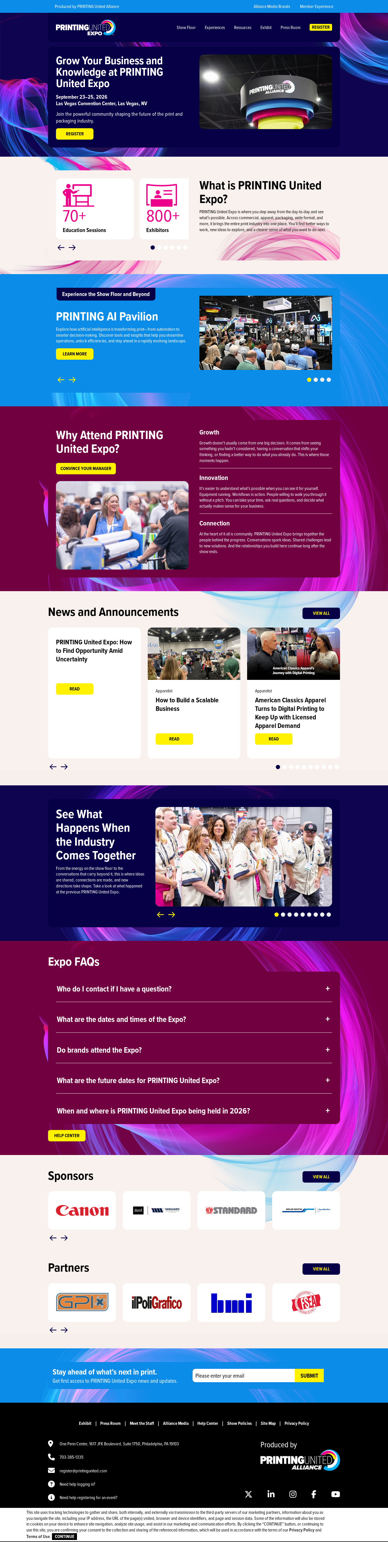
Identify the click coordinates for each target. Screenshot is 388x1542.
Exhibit (85, 1423)
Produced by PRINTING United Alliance (87, 6)
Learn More (75, 354)
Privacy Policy (297, 1423)
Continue (64, 1536)
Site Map (268, 1423)
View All (321, 613)
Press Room (110, 1423)
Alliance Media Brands (272, 6)
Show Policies (239, 1423)
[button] (153, 247)
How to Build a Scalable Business (187, 704)
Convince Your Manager (86, 468)
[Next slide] (72, 247)
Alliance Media (176, 1423)
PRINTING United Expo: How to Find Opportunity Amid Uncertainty (94, 650)
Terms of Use (38, 1536)
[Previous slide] (61, 247)
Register (75, 134)
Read (75, 689)
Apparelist (164, 691)
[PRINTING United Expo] (86, 27)
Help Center (67, 1135)
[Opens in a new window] (194, 654)
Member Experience (316, 6)
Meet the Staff (142, 1423)
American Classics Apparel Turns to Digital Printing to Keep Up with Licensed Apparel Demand (290, 712)
